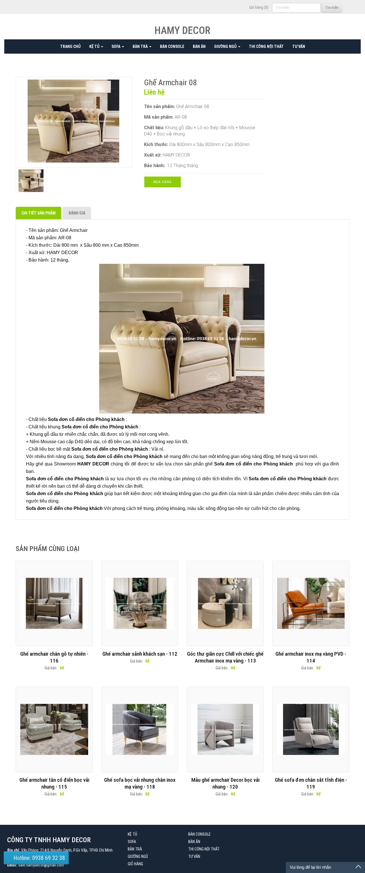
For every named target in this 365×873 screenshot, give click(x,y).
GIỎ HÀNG (135, 864)
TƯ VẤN (298, 46)
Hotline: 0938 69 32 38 (38, 857)
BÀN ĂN (199, 46)
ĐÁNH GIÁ (76, 213)
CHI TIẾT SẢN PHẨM (38, 213)
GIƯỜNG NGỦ (226, 46)
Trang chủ (70, 46)
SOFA (116, 46)
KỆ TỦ (94, 46)
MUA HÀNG (162, 182)
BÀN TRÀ (141, 46)
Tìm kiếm (331, 8)
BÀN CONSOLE (172, 46)
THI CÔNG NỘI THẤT (266, 46)
